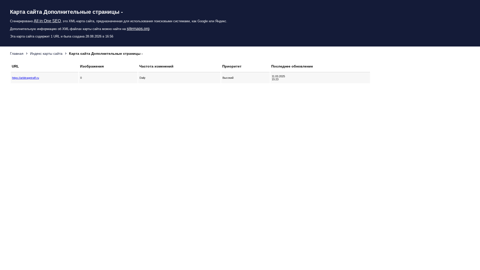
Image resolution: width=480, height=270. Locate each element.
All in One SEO (47, 21)
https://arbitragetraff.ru (25, 77)
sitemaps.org (138, 28)
